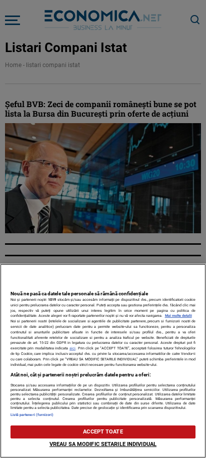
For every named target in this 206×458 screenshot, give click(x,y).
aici (73, 348)
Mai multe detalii (178, 315)
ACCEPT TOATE (102, 431)
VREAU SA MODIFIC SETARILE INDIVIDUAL (103, 444)
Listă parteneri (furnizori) (32, 414)
